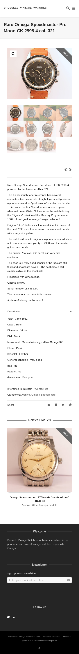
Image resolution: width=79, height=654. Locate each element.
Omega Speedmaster (43, 394)
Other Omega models (44, 504)
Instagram (15, 615)
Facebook (9, 615)
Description (13, 311)
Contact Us (41, 388)
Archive (25, 394)
